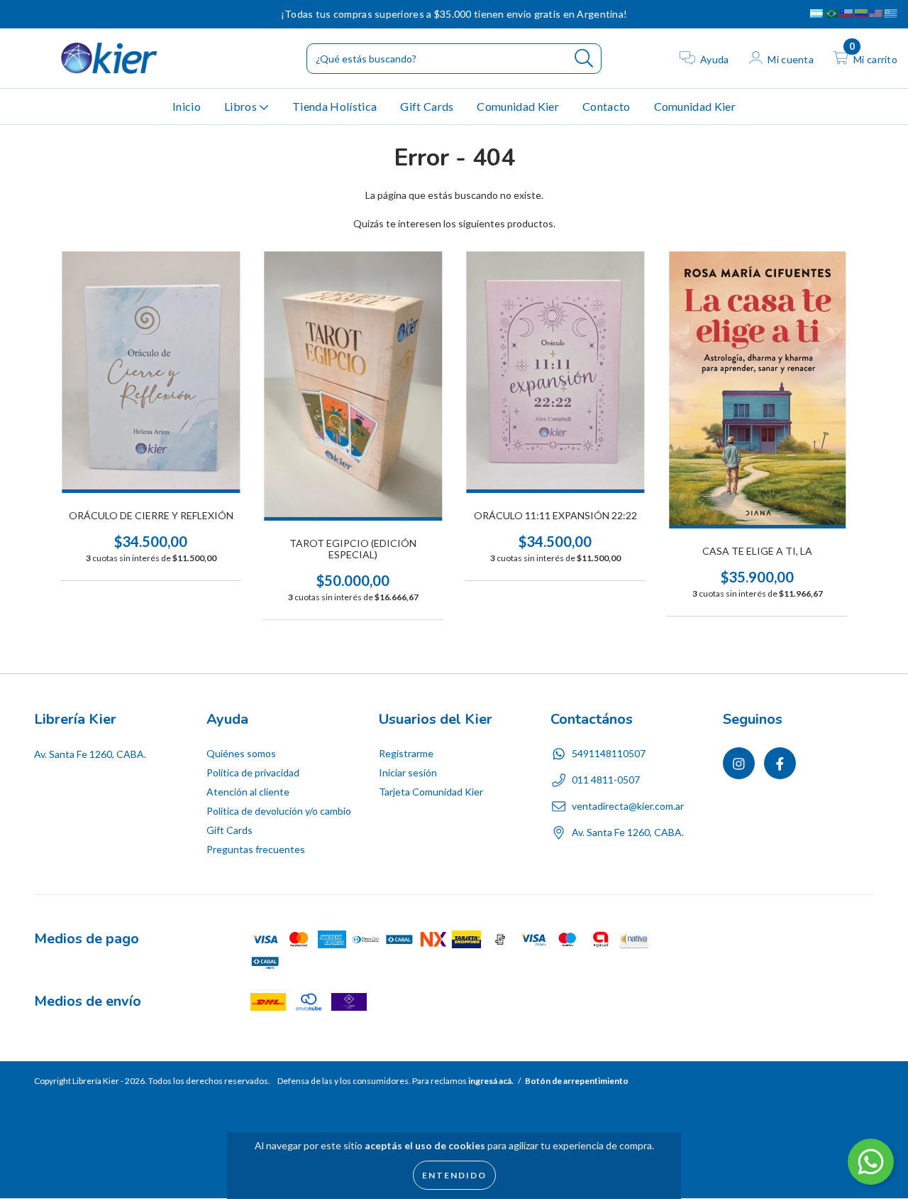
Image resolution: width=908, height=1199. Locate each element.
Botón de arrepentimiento (577, 1080)
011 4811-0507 (606, 780)
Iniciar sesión (408, 772)
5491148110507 (609, 753)
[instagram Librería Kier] (21, 14)
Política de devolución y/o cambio (278, 811)
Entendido (454, 1175)
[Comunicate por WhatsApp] (871, 1162)
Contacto (606, 106)
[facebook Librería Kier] (40, 14)
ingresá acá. (491, 1080)
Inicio (186, 106)
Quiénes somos (241, 753)
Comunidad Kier (517, 106)
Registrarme (406, 753)
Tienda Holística (334, 106)
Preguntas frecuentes (255, 849)
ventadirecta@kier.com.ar (628, 806)
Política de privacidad (252, 772)
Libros (241, 106)
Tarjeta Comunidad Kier (431, 792)
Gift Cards (426, 106)
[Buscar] (584, 58)
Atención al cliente (247, 792)
